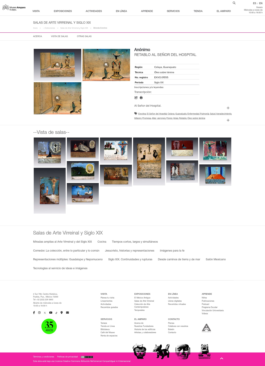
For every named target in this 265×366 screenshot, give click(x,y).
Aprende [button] (147, 11)
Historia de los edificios (144, 330)
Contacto (172, 333)
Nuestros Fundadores (144, 326)
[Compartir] (136, 98)
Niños (204, 298)
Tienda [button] (198, 11)
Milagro (138, 118)
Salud (212, 114)
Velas (175, 118)
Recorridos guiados (109, 308)
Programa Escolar (209, 308)
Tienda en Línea (108, 326)
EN (261, 3)
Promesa (146, 118)
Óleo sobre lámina (196, 118)
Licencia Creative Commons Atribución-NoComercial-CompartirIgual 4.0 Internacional (93, 361)
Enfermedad (193, 114)
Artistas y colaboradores (145, 333)
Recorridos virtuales (177, 304)
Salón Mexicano (216, 259)
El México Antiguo (142, 298)
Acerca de (138, 323)
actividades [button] (94, 11)
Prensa (171, 323)
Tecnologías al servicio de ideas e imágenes (60, 268)
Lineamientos (106, 301)
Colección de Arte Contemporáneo (142, 305)
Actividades (106, 304)
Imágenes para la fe (172, 251)
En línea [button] (121, 11)
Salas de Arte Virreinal (144, 301)
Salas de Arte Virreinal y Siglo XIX (74, 28)
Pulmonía (204, 114)
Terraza (104, 323)
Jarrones (161, 118)
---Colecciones (49, 28)
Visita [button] (36, 11)
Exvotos (142, 114)
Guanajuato (181, 114)
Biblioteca (105, 330)
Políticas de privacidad (67, 357)
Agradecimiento (224, 114)
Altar (154, 118)
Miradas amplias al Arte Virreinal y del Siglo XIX (62, 242)
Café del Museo (108, 333)
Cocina (102, 242)
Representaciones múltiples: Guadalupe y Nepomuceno (68, 259)
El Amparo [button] (224, 11)
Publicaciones (208, 301)
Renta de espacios (109, 336)
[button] (234, 3)
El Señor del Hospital (157, 114)
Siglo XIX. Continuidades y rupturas (130, 259)
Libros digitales (175, 301)
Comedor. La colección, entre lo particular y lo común (66, 251)
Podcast (205, 304)
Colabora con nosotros (178, 326)
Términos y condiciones (43, 357)
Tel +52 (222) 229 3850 (43, 300)
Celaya (171, 114)
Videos (205, 314)
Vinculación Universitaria (213, 311)
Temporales (139, 310)
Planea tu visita (107, 298)
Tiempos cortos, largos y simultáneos (135, 242)
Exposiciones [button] (63, 11)
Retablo (183, 118)
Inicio (35, 28)
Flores (169, 118)
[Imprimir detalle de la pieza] (141, 98)
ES (254, 3)
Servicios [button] (173, 11)
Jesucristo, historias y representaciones (129, 251)
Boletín (171, 330)
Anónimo (142, 50)
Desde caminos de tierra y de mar (179, 259)
